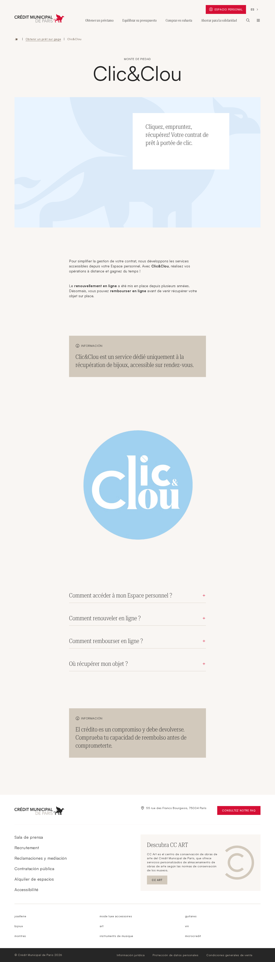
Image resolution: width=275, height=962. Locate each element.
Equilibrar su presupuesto (139, 20)
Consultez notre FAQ (241, 811)
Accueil (16, 39)
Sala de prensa (28, 837)
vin (187, 926)
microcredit (193, 936)
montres (20, 936)
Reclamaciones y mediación (40, 858)
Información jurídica (131, 955)
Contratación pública (34, 868)
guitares (190, 916)
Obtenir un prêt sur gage (43, 39)
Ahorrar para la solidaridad (219, 20)
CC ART (159, 880)
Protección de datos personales (175, 955)
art (102, 926)
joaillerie (20, 916)
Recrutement (26, 847)
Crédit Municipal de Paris (258, 20)
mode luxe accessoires (116, 916)
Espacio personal (230, 10)
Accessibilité (26, 889)
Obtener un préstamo (99, 20)
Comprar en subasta (179, 20)
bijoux (18, 926)
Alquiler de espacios (34, 879)
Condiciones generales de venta (229, 955)
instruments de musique (116, 936)
